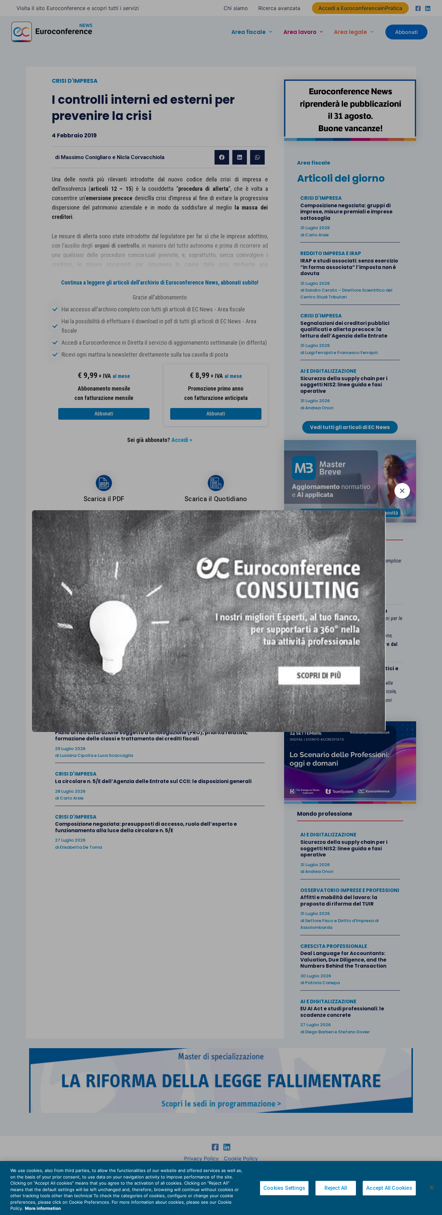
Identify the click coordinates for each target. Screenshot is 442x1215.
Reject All (336, 1188)
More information (43, 1208)
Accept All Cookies (389, 1188)
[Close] (432, 1187)
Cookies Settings (284, 1188)
